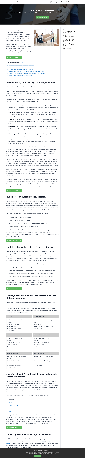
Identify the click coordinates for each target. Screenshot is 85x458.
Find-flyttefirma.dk (12, 2)
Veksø (10, 402)
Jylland (52, 2)
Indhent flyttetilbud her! (42, 17)
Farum (10, 411)
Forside (47, 2)
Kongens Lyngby (13, 405)
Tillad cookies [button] (37, 455)
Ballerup (10, 408)
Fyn (57, 2)
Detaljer (54, 453)
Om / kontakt (69, 2)
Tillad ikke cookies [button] (46, 455)
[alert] (42, 453)
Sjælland (61, 2)
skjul (22, 62)
